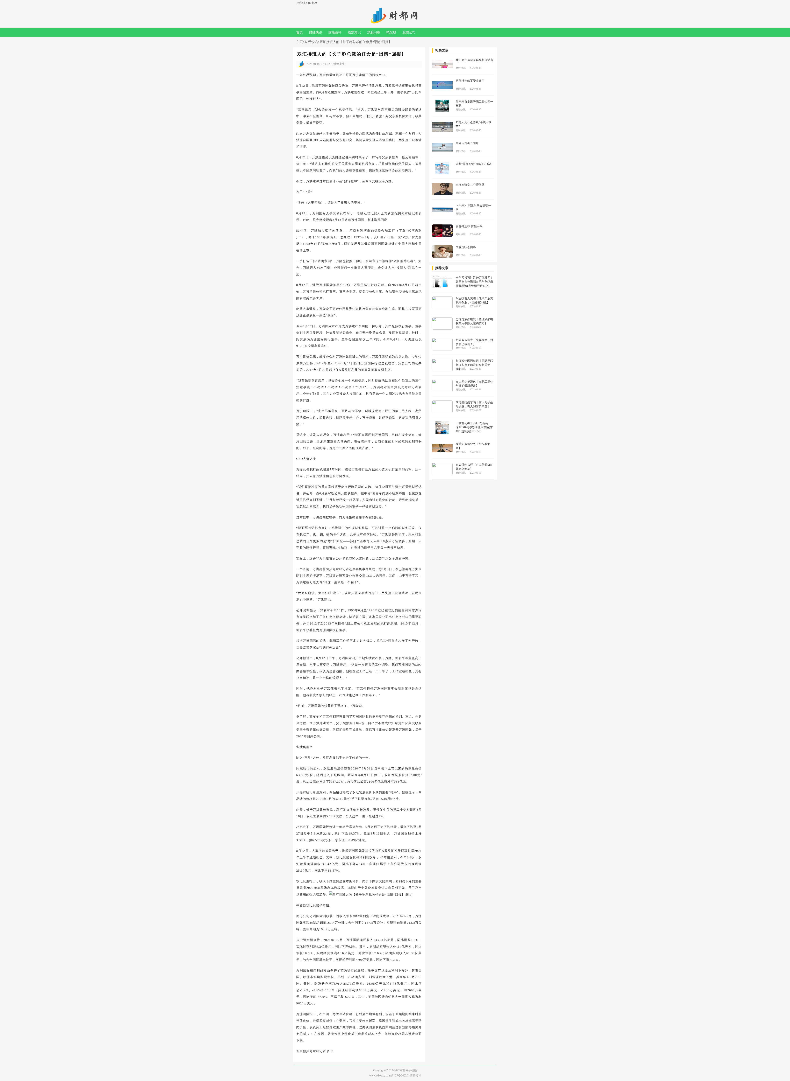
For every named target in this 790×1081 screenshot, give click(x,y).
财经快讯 (315, 32)
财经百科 (335, 32)
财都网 (404, 1070)
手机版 (412, 1070)
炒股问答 (373, 32)
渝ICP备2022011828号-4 (406, 1075)
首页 (299, 32)
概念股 (391, 32)
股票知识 (354, 32)
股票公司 (409, 32)
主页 (299, 42)
